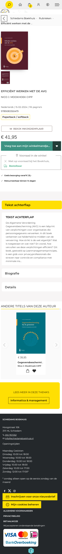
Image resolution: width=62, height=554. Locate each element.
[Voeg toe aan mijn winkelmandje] (28, 371)
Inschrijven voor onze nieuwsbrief (32, 496)
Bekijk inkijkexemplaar (27, 128)
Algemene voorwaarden (18, 511)
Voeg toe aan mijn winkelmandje (26, 145)
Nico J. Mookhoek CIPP (17, 97)
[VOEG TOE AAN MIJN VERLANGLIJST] (57, 146)
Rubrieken (45, 18)
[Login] (38, 5)
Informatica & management (28, 400)
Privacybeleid (11, 516)
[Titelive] (31, 550)
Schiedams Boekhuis (22, 18)
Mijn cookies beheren (24, 504)
